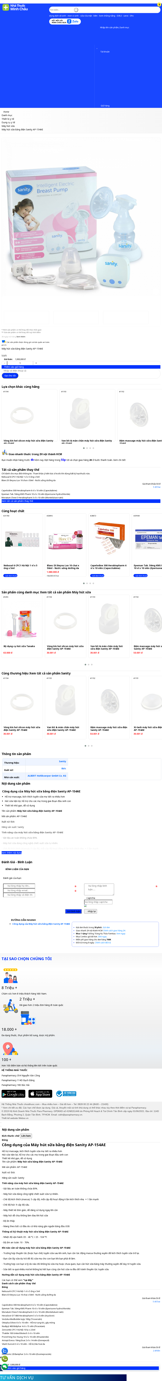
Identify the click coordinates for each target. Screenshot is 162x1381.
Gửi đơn (106, 927)
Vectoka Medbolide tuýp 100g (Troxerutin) (22, 1319)
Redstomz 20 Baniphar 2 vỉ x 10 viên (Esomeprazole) (26, 1354)
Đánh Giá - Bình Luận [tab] (17, 862)
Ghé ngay (102, 936)
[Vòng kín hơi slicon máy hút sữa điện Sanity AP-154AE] (22, 415)
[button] (98, 27)
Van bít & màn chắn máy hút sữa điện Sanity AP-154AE (87, 442)
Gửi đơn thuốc (11, 576)
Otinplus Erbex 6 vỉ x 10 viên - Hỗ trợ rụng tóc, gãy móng (28, 1322)
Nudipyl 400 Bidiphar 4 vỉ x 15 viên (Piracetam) (23, 1326)
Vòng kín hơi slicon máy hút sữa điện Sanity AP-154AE (28, 442)
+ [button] (36, 363)
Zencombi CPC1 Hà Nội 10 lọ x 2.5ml (18, 1329)
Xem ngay (120, 933)
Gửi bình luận (73, 911)
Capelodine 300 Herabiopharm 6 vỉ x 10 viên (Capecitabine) (29, 490)
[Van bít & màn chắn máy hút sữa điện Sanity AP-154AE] (80, 415)
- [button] (4, 363)
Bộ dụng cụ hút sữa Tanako (19, 646)
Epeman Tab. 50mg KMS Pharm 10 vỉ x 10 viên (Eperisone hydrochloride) (36, 494)
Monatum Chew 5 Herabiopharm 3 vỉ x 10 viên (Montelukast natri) (32, 497)
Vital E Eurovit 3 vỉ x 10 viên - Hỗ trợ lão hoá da (23, 1344)
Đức (64, 768)
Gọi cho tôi (10, 375)
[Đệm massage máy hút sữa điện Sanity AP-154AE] (138, 415)
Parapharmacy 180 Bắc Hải (15, 1084)
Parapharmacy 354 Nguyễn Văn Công (21, 1075)
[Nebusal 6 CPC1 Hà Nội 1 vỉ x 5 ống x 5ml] (22, 539)
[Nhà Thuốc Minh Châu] (15, 10)
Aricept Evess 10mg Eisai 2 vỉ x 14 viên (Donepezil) (25, 1340)
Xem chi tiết (119, 459)
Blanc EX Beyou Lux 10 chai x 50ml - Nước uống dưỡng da (29, 480)
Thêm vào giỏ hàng (13, 366)
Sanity (62, 761)
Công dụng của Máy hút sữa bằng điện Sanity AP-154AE (41, 923)
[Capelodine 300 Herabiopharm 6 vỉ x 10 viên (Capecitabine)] (109, 539)
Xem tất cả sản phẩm (66, 592)
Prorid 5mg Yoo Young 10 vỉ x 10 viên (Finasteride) (25, 1336)
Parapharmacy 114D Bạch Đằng (18, 1080)
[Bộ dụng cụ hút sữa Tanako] (22, 620)
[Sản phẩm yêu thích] (98, 47)
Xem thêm (20, 336)
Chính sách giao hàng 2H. (114, 930)
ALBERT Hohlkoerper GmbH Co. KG (47, 775)
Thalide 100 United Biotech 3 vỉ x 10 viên (21, 1333)
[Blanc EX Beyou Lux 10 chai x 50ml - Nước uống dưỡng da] (66, 539)
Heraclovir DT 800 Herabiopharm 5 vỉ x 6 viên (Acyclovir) (28, 1315)
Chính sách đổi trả (103, 942)
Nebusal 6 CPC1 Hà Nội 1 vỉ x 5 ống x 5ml (21, 476)
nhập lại (91, 911)
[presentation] (6, 218)
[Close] (1, 1122)
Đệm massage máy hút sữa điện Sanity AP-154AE (108, 728)
